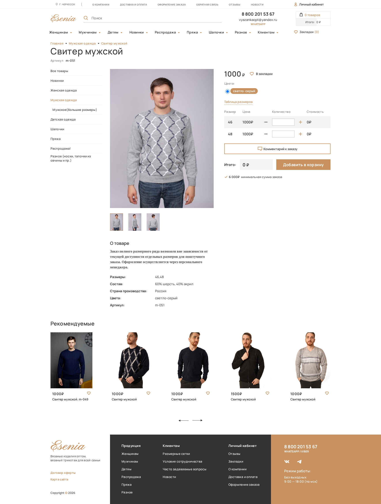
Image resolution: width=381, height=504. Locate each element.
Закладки (309, 32)
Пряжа (192, 32)
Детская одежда (63, 119)
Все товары (59, 71)
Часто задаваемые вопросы (184, 469)
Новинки (136, 32)
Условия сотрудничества (182, 461)
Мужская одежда (82, 43)
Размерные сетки (176, 454)
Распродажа (165, 32)
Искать (208, 18)
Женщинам (58, 32)
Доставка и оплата (243, 477)
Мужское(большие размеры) (73, 110)
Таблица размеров (238, 102)
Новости (257, 4)
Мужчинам (88, 32)
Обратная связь (207, 4)
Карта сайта (59, 479)
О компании (100, 4)
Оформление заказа (172, 4)
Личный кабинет (311, 4)
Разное (241, 32)
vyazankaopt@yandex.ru (258, 19)
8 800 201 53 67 (258, 14)
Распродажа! (60, 148)
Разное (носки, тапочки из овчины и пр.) (70, 158)
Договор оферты (63, 473)
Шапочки (216, 32)
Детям (113, 32)
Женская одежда (63, 90)
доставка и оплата (133, 4)
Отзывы (234, 4)
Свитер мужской (114, 43)
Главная (57, 43)
